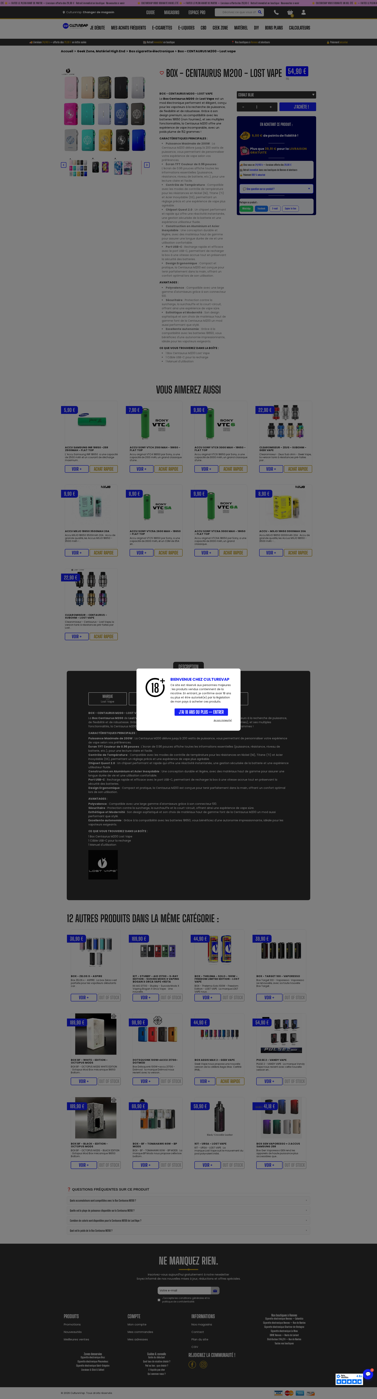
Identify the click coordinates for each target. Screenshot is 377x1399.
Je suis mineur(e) (223, 720)
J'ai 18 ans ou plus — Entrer (201, 712)
